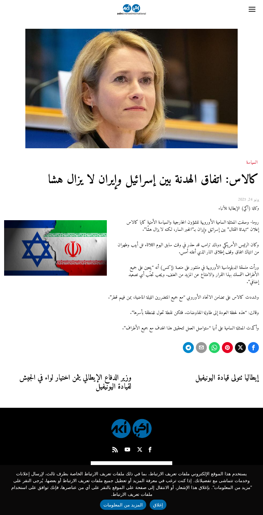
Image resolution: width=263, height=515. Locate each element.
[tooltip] (253, 347)
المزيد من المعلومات (123, 504)
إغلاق (158, 504)
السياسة (252, 163)
